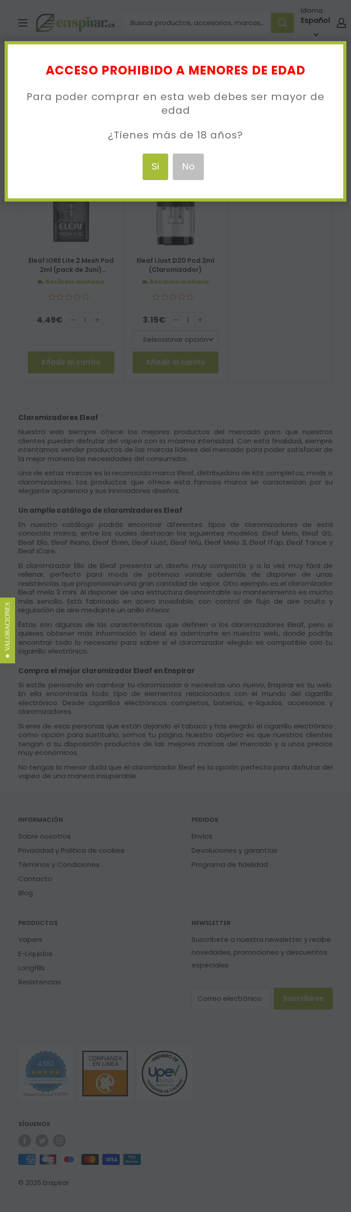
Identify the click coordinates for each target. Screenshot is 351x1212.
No (188, 166)
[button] (7, 631)
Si (155, 166)
